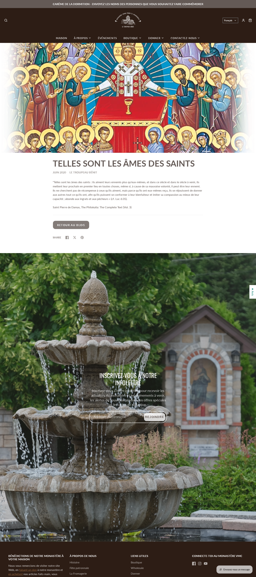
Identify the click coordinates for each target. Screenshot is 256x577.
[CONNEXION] (243, 20)
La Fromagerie (78, 573)
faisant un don (28, 569)
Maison (61, 38)
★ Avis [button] (252, 292)
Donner (154, 38)
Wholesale (137, 567)
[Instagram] (200, 563)
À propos (81, 38)
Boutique (130, 38)
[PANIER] (250, 20)
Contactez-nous (184, 38)
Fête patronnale (79, 567)
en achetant (15, 574)
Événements (107, 38)
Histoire (74, 562)
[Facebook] (194, 563)
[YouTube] (206, 563)
